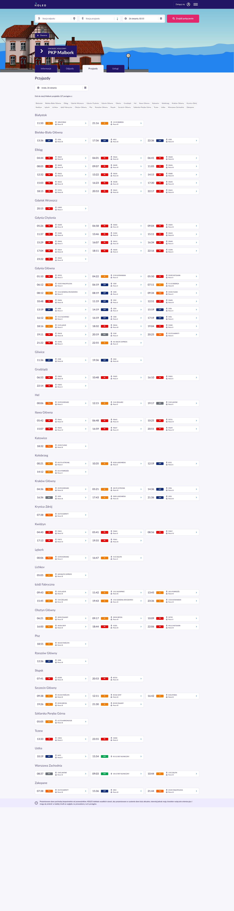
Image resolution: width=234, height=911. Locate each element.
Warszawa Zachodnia (176, 107)
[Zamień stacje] (117, 19)
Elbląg (66, 103)
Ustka (163, 107)
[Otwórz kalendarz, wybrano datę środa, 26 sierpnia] (85, 88)
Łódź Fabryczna (66, 107)
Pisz (90, 107)
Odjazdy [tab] (70, 69)
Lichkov (55, 107)
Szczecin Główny (124, 107)
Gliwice (118, 103)
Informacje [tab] (46, 69)
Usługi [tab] (115, 69)
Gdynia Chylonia (93, 103)
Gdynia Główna (107, 103)
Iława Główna (144, 103)
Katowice (155, 103)
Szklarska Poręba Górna (142, 107)
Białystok (39, 103)
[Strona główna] (40, 4)
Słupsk (112, 107)
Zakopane (190, 107)
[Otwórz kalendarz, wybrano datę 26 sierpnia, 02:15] (161, 19)
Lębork (47, 107)
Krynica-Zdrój (192, 103)
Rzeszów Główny (101, 107)
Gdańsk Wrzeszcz (77, 103)
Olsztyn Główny (81, 107)
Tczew (156, 107)
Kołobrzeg (165, 103)
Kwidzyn (39, 107)
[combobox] (57, 19)
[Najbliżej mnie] (74, 19)
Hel (135, 103)
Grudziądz (127, 103)
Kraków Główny (178, 103)
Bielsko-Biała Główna (53, 103)
